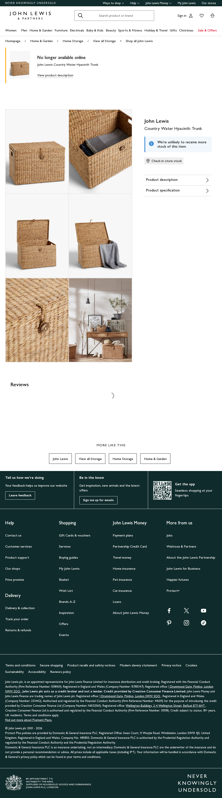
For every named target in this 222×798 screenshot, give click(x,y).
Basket (64, 579)
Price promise (14, 579)
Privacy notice (171, 665)
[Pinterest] (169, 624)
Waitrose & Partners (181, 546)
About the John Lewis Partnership (190, 557)
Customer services (18, 546)
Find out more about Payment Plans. (28, 720)
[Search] (80, 15)
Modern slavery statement (138, 665)
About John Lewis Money (131, 613)
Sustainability (14, 672)
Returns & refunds (18, 630)
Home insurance (124, 568)
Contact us (13, 535)
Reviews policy (60, 672)
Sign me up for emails (98, 500)
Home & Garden (40, 30)
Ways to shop (112, 3)
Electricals (77, 30)
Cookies (191, 665)
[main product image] (23, 65)
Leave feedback (20, 495)
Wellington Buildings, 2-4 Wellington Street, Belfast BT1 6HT (166, 706)
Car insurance (122, 591)
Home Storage (73, 41)
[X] (186, 612)
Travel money (122, 557)
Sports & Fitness (130, 30)
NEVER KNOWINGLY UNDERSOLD (30, 3)
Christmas (186, 30)
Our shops (12, 568)
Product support (17, 557)
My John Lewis (187, 3)
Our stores (209, 3)
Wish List (66, 591)
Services (65, 546)
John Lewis (60, 459)
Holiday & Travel (155, 30)
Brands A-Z (67, 602)
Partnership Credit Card (130, 546)
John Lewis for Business (183, 568)
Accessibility (37, 672)
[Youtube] (203, 612)
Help (133, 3)
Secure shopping (51, 665)
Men (24, 30)
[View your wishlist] (200, 15)
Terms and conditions (20, 665)
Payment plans (123, 535)
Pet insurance (122, 579)
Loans (117, 602)
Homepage (12, 41)
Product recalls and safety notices (91, 665)
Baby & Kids (94, 30)
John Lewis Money (157, 3)
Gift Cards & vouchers (74, 535)
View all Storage (104, 41)
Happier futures (177, 579)
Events (64, 635)
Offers (63, 624)
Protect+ (173, 591)
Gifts (173, 30)
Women (10, 30)
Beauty (111, 30)
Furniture (61, 30)
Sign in (182, 15)
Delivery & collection (20, 608)
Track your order (16, 619)
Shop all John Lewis (139, 41)
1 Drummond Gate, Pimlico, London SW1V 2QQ (130, 696)
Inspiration (66, 613)
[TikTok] (203, 624)
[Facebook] (169, 612)
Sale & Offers (207, 30)
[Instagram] (186, 624)
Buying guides (68, 557)
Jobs (169, 535)
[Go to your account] (190, 15)
